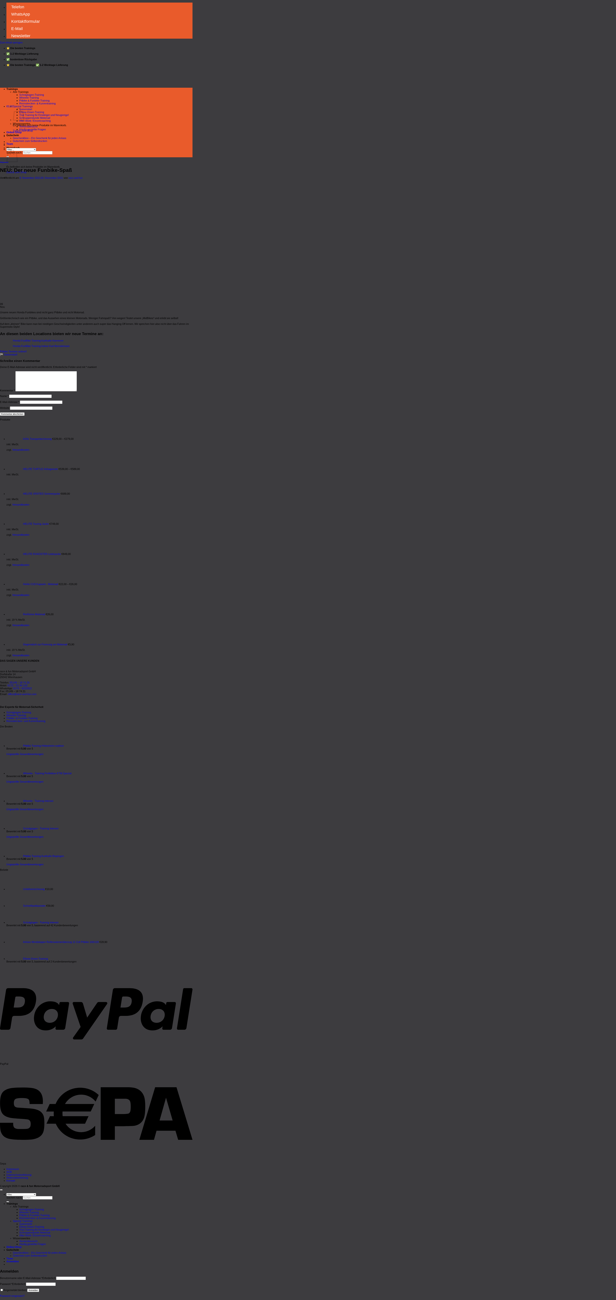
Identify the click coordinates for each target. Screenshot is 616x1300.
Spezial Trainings (23, 106)
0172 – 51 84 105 (17, 685)
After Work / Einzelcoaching (35, 120)
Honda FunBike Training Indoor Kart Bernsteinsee (41, 346)
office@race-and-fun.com (22, 694)
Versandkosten (20, 449)
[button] (9, 106)
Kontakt (10, 1180)
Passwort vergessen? (12, 1296)
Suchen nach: (14, 1197)
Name (4, 396)
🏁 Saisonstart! (8, 354)
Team (9, 144)
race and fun (75, 178)
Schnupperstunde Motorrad (34, 118)
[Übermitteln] (7, 1201)
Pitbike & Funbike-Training (34, 100)
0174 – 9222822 (22, 688)
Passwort (12, 1284)
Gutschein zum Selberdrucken (30, 141)
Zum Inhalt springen (11, 42)
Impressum (12, 1169)
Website (4, 408)
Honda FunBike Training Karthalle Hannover (38, 340)
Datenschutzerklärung (18, 1174)
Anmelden (33, 1290)
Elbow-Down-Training (31, 112)
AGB (9, 1172)
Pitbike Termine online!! (13, 351)
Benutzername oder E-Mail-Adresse (28, 1278)
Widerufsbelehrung (17, 1177)
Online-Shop (14, 132)
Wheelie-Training (29, 97)
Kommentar (7, 390)
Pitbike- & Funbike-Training (22, 718)
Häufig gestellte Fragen (32, 129)
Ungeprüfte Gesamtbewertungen (24, 754)
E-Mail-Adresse (9, 402)
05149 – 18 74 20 (20, 682)
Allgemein (4, 162)
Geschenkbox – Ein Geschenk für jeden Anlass (39, 138)
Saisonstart (25, 109)
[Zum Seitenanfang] (1, 1189)
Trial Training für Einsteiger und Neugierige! (44, 115)
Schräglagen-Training (31, 94)
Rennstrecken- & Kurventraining (37, 103)
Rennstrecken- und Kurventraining (25, 721)
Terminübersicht (28, 126)
